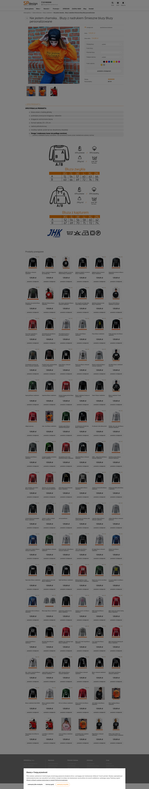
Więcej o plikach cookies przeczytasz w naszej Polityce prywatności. (47, 780)
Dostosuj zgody (50, 784)
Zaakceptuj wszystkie (62, 784)
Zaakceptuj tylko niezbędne (35, 784)
